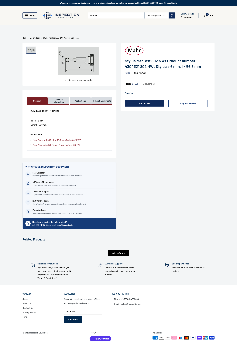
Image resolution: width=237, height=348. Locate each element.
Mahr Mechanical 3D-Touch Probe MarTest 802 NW (56, 145)
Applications (80, 101)
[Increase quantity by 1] (207, 93)
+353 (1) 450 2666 (43, 225)
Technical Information (59, 100)
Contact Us (27, 308)
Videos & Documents (102, 101)
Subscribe (73, 319)
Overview (37, 101)
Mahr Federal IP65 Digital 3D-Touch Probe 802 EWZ (57, 140)
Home (25, 38)
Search (25, 299)
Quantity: (129, 93)
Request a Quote (188, 103)
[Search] (172, 15)
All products (35, 38)
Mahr (127, 73)
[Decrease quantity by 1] (193, 93)
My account (186, 16)
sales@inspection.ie (65, 225)
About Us (26, 303)
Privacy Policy (29, 312)
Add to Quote (118, 253)
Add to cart (144, 103)
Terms (25, 316)
